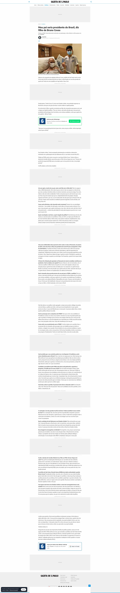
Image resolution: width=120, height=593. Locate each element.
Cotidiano (46, 5)
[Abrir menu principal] (29, 2)
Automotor (72, 5)
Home (35, 5)
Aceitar (23, 589)
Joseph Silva (44, 36)
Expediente (73, 577)
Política (57, 5)
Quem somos (62, 575)
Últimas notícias (40, 5)
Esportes (77, 5)
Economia (62, 5)
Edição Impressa (83, 5)
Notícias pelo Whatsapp (64, 582)
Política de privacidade (13, 590)
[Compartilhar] (91, 2)
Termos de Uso (63, 580)
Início (39, 24)
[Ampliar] (80, 45)
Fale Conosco (62, 578)
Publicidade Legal (63, 577)
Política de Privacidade (75, 578)
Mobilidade (67, 5)
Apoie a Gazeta (73, 580)
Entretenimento (53, 5)
